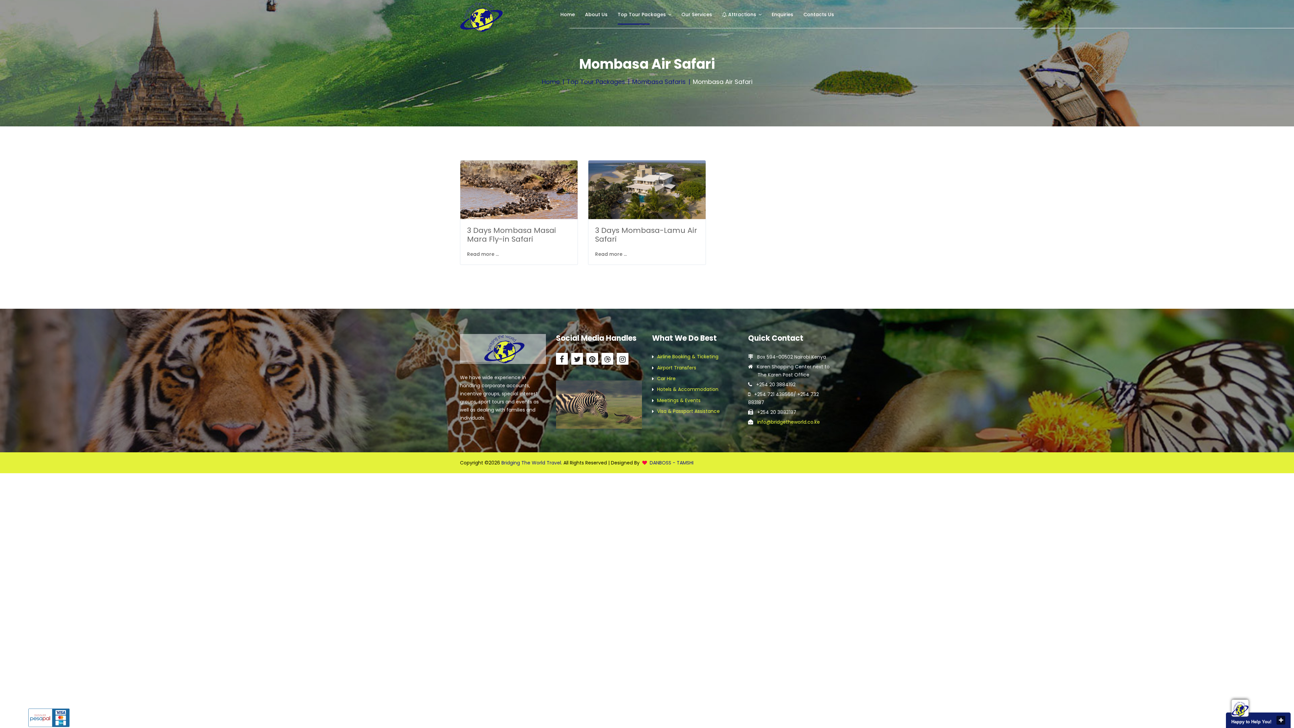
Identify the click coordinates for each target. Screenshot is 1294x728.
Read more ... (483, 254)
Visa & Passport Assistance (688, 411)
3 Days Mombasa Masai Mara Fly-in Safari (511, 234)
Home (567, 14)
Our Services (696, 14)
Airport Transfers (676, 367)
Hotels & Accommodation (687, 389)
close (1280, 720)
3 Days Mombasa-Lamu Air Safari (646, 234)
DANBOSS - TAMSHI (672, 462)
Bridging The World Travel (531, 462)
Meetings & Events (679, 400)
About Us (596, 14)
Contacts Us (818, 14)
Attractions (741, 14)
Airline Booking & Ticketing (687, 356)
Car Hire (666, 378)
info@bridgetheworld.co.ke (788, 422)
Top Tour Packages (642, 14)
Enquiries (782, 14)
